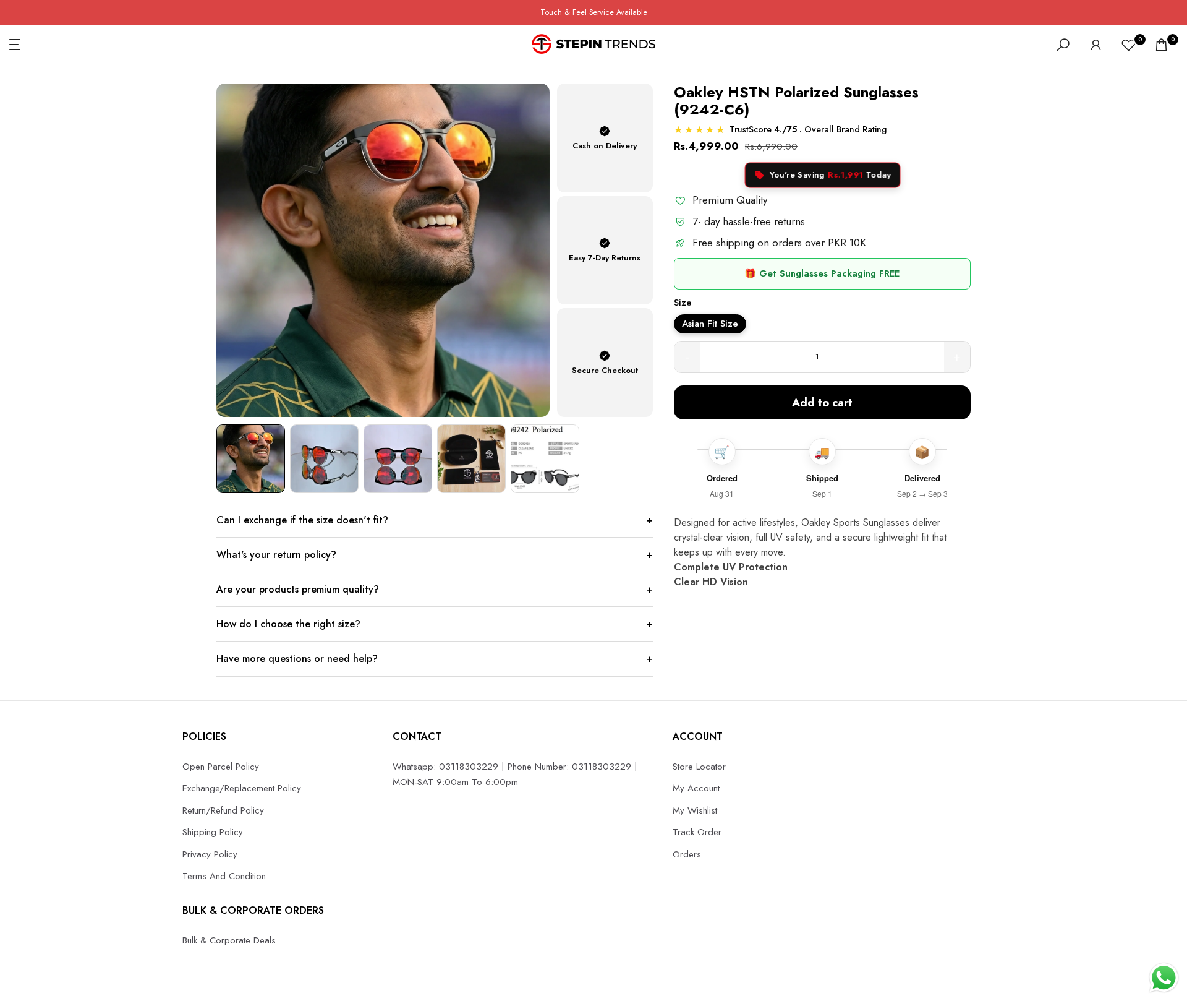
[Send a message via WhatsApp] (1164, 978)
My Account (696, 788)
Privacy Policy (209, 854)
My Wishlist (695, 810)
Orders (687, 854)
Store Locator (699, 766)
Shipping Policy (212, 832)
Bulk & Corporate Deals (229, 940)
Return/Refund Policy (223, 810)
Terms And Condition (224, 876)
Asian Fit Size (710, 323)
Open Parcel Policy (220, 766)
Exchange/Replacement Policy (241, 788)
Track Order (697, 832)
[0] (1128, 45)
